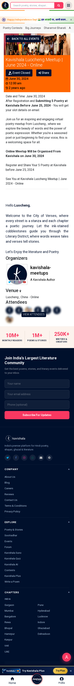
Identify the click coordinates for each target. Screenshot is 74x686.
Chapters (12, 592)
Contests (10, 570)
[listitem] (8, 458)
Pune (40, 604)
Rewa (8, 622)
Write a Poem (12, 581)
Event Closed (21, 73)
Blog (7, 482)
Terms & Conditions (16, 505)
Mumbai (9, 610)
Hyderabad (44, 610)
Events (8, 541)
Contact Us (11, 499)
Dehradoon (44, 633)
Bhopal (8, 628)
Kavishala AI (11, 564)
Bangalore (10, 616)
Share (45, 73)
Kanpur (8, 639)
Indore (41, 622)
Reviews (9, 494)
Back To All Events (25, 38)
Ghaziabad (44, 628)
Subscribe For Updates (37, 415)
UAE (7, 651)
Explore (10, 522)
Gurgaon (9, 604)
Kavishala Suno (13, 552)
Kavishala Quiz (13, 558)
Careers (9, 488)
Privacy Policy (12, 511)
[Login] (66, 657)
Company (11, 469)
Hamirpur (10, 633)
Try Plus (60, 670)
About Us (10, 476)
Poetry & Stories (14, 529)
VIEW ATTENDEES (34, 314)
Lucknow (43, 616)
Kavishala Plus (13, 575)
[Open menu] (68, 5)
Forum (8, 546)
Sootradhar (11, 535)
